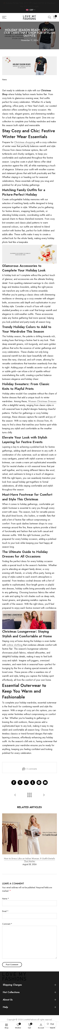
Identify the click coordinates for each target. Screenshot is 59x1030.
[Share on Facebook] (13, 782)
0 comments (31, 768)
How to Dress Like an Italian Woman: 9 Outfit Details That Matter (29, 860)
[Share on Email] (45, 782)
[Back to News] (29, 795)
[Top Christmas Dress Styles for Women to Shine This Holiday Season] (15, 795)
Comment (7, 923)
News (4, 79)
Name (5, 898)
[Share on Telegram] (39, 782)
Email (5, 911)
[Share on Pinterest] (26, 782)
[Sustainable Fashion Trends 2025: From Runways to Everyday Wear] (44, 795)
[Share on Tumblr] (32, 782)
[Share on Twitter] (20, 782)
